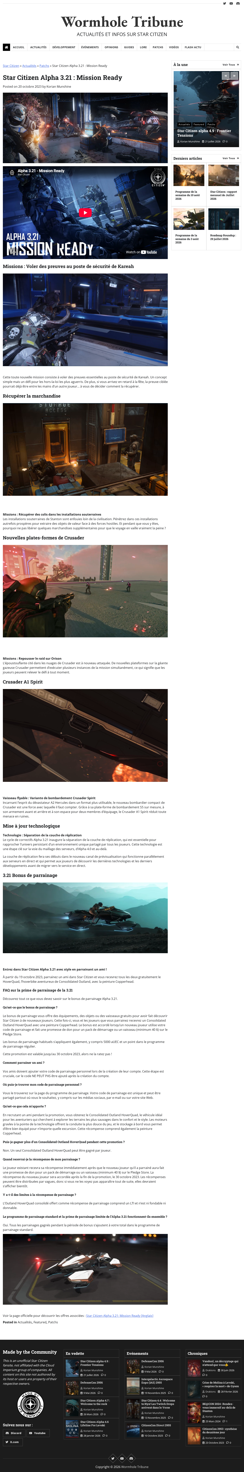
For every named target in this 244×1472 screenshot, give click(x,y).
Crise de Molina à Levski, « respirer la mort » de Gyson (220, 1384)
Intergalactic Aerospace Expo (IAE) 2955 (157, 1381)
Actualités (38, 47)
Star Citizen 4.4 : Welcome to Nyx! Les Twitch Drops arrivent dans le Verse (158, 1404)
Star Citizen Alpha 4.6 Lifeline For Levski (94, 1423)
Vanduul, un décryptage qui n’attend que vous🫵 (220, 1363)
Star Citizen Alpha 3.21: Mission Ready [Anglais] (119, 1316)
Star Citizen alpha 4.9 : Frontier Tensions (204, 133)
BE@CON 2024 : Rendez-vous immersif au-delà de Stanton (218, 1407)
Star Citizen (11, 66)
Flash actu (193, 47)
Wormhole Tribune (122, 21)
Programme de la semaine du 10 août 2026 (187, 195)
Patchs (158, 47)
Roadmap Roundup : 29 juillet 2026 (223, 237)
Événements (90, 47)
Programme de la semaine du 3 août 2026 (187, 238)
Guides (129, 47)
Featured (40, 1322)
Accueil (18, 47)
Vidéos (174, 47)
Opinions (111, 47)
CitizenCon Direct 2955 (156, 1425)
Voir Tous (229, 64)
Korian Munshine (59, 86)
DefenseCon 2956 (91, 1382)
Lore (143, 47)
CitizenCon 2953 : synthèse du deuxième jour (219, 1430)
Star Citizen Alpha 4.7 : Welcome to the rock (95, 1402)
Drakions (210, 1370)
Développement (63, 47)
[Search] (237, 47)
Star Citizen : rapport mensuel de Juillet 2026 (223, 195)
